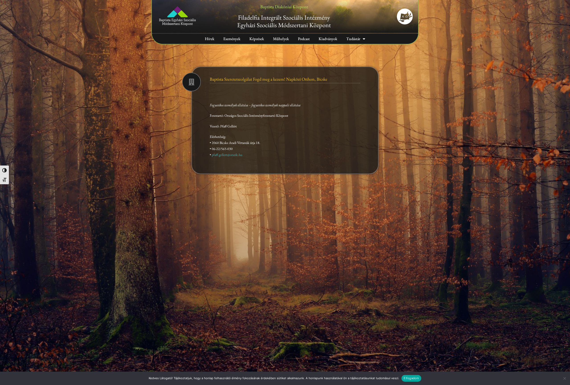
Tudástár (353, 38)
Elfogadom (411, 378)
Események (231, 38)
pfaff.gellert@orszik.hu (227, 154)
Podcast (304, 38)
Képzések (256, 38)
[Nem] (564, 378)
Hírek (209, 38)
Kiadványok (328, 38)
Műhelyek (281, 38)
